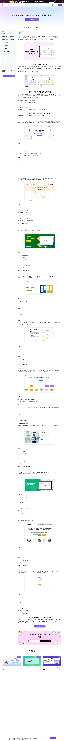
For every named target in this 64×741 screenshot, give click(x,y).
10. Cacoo (5, 68)
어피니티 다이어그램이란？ (7, 33)
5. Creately (6, 54)
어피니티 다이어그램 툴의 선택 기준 (8, 36)
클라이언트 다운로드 (45, 641)
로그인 (55, 4)
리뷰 (21, 27)
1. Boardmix (6, 42)
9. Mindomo (6, 65)
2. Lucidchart (6, 45)
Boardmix (20, 121)
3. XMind (5, 48)
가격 (33, 4)
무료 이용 (59, 4)
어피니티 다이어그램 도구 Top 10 (8, 39)
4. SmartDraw (6, 51)
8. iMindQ (5, 62)
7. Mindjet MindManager (8, 60)
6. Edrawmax (6, 57)
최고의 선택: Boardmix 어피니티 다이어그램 (8, 71)
